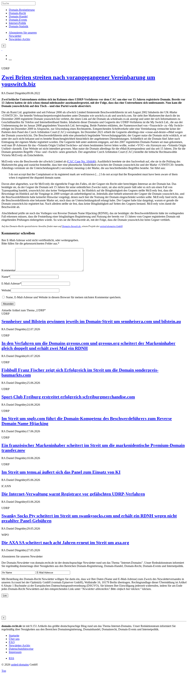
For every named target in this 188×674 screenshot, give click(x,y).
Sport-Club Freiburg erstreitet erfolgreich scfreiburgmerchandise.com (68, 396)
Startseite (14, 635)
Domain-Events (18, 19)
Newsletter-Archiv (19, 645)
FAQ (12, 642)
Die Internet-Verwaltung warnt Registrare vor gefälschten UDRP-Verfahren (73, 494)
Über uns (14, 638)
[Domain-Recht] (1, 49)
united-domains (20, 664)
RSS (11, 658)
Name (5, 276)
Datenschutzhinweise (21, 648)
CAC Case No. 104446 (81, 161)
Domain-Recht (17, 13)
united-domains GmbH (111, 226)
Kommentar (8, 270)
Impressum (15, 652)
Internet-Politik (17, 23)
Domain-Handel (18, 16)
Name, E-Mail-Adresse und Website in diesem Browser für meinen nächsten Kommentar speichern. (63, 297)
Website (6, 290)
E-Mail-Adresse (11, 283)
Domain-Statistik (18, 26)
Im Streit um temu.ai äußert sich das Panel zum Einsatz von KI (60, 472)
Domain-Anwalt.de (71, 226)
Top (3, 670)
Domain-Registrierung (22, 9)
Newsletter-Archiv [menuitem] (19, 39)
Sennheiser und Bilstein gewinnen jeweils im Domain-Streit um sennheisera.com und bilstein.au (91, 321)
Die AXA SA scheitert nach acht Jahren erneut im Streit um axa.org (65, 542)
